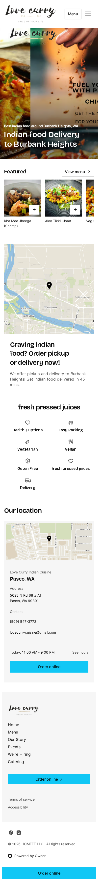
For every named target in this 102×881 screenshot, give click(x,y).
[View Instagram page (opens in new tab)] (19, 833)
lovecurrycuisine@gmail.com (33, 633)
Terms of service (21, 799)
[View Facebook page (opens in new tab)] (11, 833)
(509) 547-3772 (23, 622)
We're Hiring (19, 754)
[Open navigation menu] (88, 14)
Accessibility (18, 807)
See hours (80, 652)
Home (13, 724)
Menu (73, 13)
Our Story (17, 739)
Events (14, 746)
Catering (16, 761)
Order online (49, 666)
